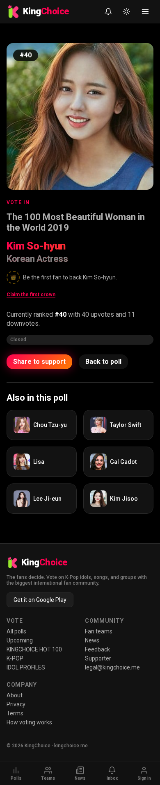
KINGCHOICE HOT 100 (34, 649)
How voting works (29, 722)
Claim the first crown (31, 294)
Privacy (16, 704)
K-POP (15, 658)
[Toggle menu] (145, 11)
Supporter (98, 658)
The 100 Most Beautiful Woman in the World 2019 (76, 222)
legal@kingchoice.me (112, 667)
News (92, 640)
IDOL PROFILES (26, 667)
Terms (15, 713)
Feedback (97, 649)
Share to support (39, 361)
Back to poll (103, 361)
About (15, 695)
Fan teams (98, 631)
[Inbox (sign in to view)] (108, 11)
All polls (16, 631)
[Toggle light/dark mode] (126, 11)
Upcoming (20, 640)
